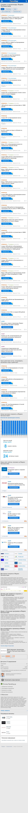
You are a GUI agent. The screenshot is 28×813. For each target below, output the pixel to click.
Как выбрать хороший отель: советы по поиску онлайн (13, 740)
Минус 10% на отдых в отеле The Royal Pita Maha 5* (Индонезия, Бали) (15, 529)
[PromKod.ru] (14, 1)
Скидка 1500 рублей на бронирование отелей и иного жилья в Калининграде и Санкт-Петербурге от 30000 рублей (12, 248)
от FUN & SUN (5, 536)
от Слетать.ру (4, 550)
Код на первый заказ (6, 11)
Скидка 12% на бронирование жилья (11, 80)
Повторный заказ (17, 11)
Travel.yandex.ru (5, 710)
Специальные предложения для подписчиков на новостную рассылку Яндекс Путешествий (11, 350)
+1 (26, 23)
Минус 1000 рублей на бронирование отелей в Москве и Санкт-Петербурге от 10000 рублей (13, 274)
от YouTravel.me (5, 521)
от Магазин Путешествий (7, 507)
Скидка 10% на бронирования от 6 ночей (12, 368)
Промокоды (8, 9)
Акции (15, 9)
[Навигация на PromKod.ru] (2, 1)
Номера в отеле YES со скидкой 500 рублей (13, 312)
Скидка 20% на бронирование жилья (11, 117)
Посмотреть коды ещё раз (12, 680)
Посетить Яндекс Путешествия (7, 645)
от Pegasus (4, 490)
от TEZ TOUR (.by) (5, 477)
